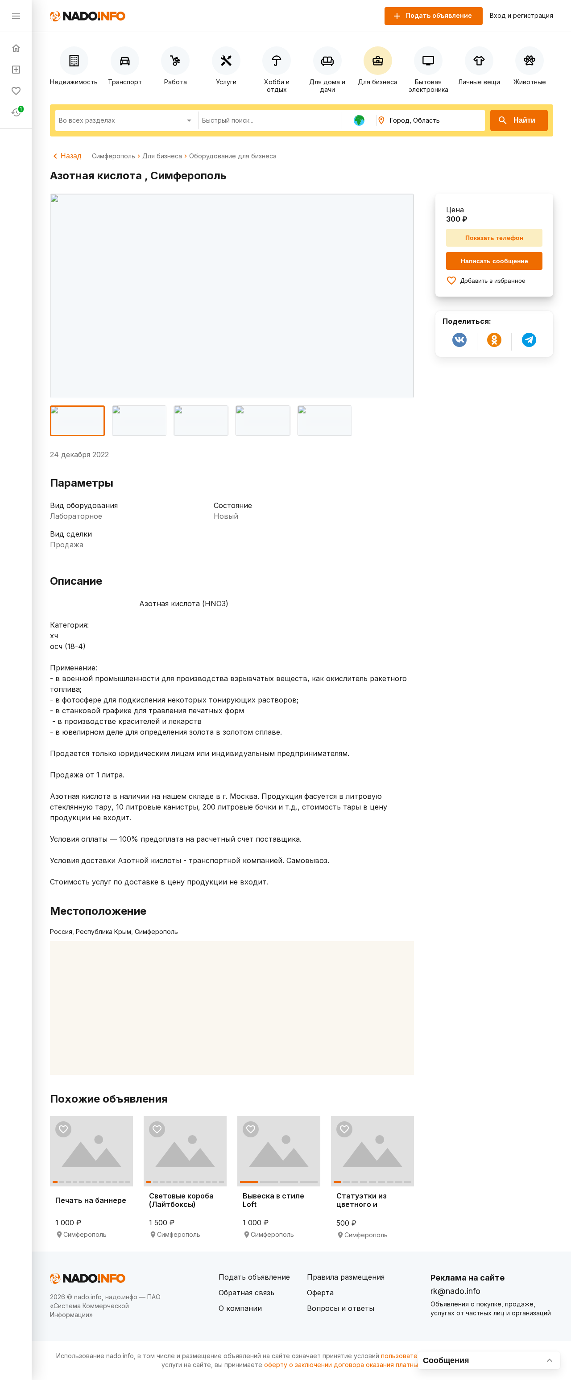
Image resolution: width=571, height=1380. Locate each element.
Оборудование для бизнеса (233, 156)
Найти (524, 120)
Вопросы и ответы (340, 1308)
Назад (71, 156)
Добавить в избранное (492, 280)
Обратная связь (246, 1292)
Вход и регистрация (521, 15)
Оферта (320, 1292)
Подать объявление (254, 1277)
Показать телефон (494, 237)
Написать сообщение (494, 260)
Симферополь (113, 156)
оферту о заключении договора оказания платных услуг (352, 1364)
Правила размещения (346, 1277)
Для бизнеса (162, 156)
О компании (240, 1308)
